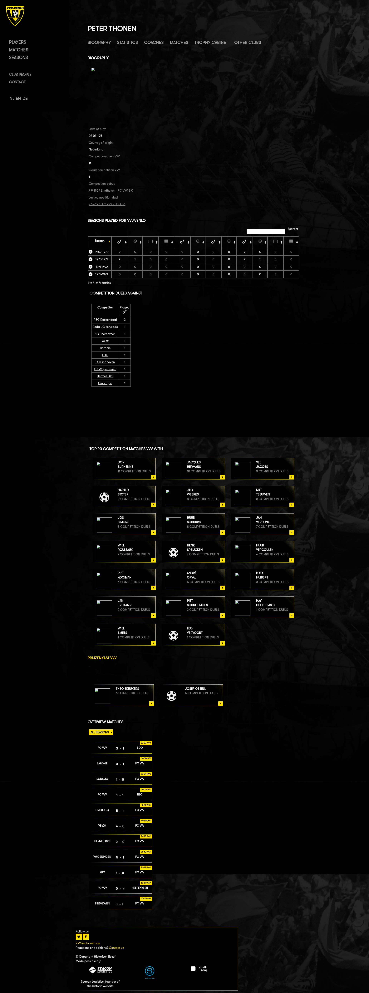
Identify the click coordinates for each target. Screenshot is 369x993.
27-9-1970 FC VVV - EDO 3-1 (107, 204)
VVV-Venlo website (88, 943)
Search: (293, 229)
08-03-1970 (146, 789)
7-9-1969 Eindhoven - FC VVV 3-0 (111, 190)
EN (18, 98)
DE (25, 98)
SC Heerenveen (105, 334)
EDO (105, 355)
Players (17, 42)
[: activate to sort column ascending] (119, 242)
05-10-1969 (146, 851)
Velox (105, 341)
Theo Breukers (127, 689)
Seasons (18, 57)
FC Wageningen (105, 369)
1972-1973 (101, 274)
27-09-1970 (146, 742)
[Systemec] (149, 977)
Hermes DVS (105, 376)
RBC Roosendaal (105, 320)
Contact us (116, 948)
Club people (20, 74)
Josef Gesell (195, 689)
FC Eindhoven (105, 362)
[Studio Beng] (199, 970)
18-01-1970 (145, 805)
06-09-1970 (146, 758)
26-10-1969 (146, 836)
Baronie (105, 348)
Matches (18, 49)
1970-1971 (102, 259)
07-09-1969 (146, 898)
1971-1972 (102, 267)
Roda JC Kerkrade (105, 327)
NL (12, 98)
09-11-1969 (145, 820)
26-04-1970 (146, 774)
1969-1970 (101, 252)
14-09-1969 (146, 883)
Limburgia (105, 383)
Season (100, 241)
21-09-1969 (146, 867)
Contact (17, 82)
